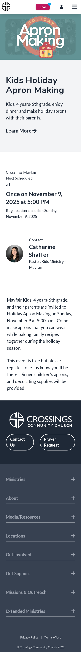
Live (43, 7)
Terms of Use (52, 637)
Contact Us (17, 442)
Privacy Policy (29, 637)
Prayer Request (51, 442)
